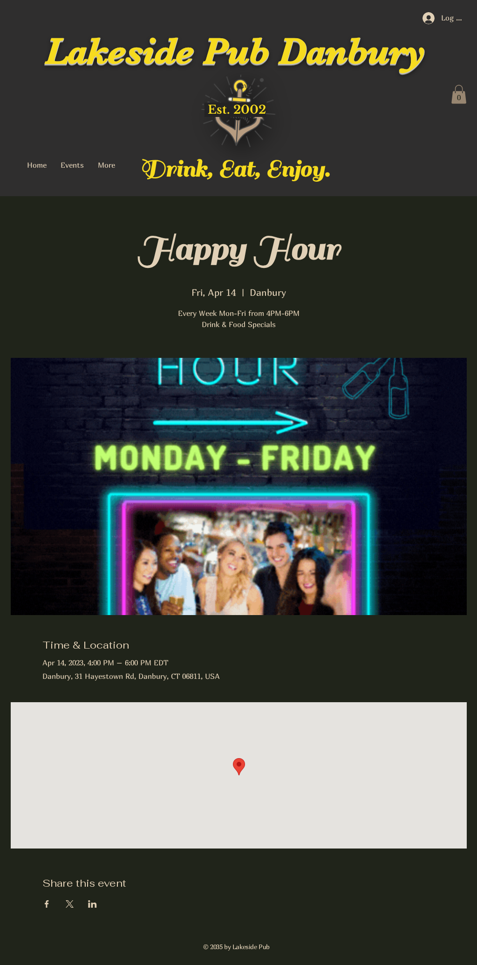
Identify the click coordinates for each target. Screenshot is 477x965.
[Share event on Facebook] (46, 904)
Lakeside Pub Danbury (235, 51)
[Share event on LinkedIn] (92, 904)
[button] (459, 94)
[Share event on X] (69, 904)
